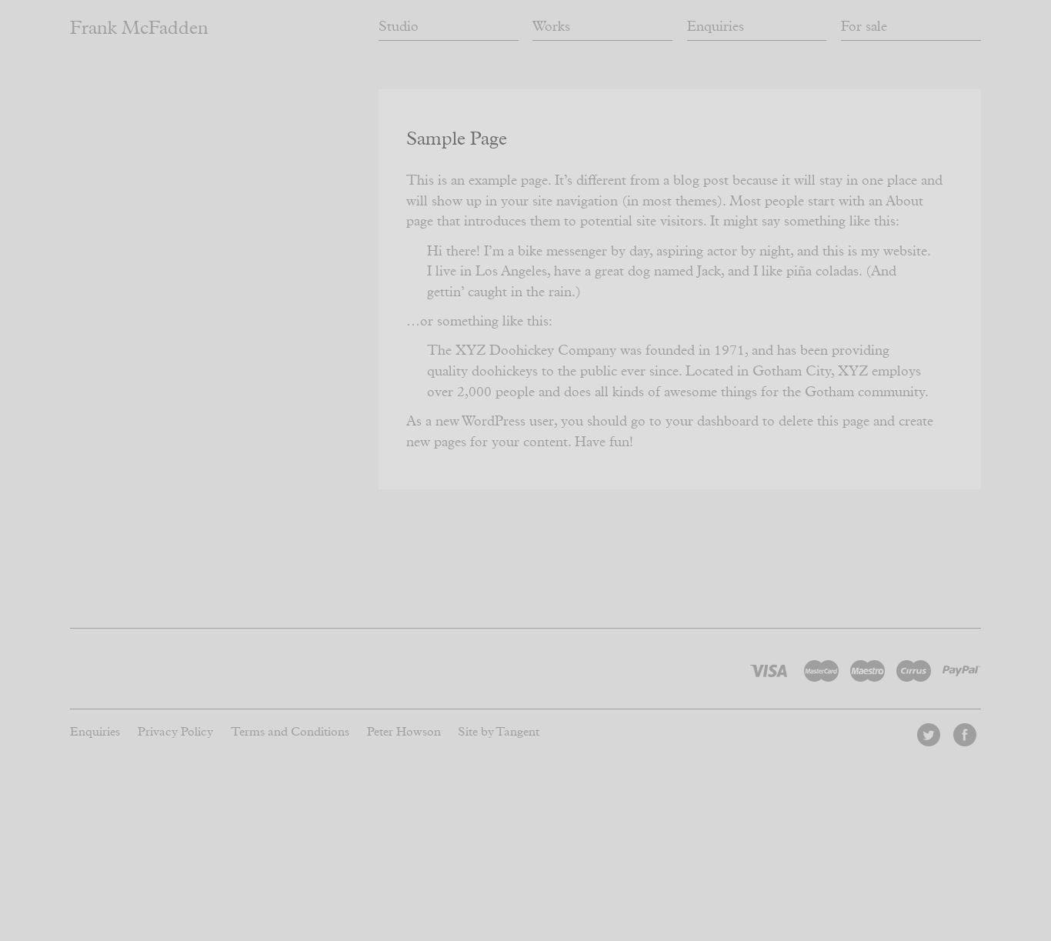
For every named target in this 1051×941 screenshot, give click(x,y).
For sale (864, 27)
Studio (399, 27)
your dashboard (712, 422)
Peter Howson (404, 732)
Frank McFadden (139, 28)
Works (551, 27)
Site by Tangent (498, 732)
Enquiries (715, 27)
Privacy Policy (175, 732)
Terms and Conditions (290, 732)
